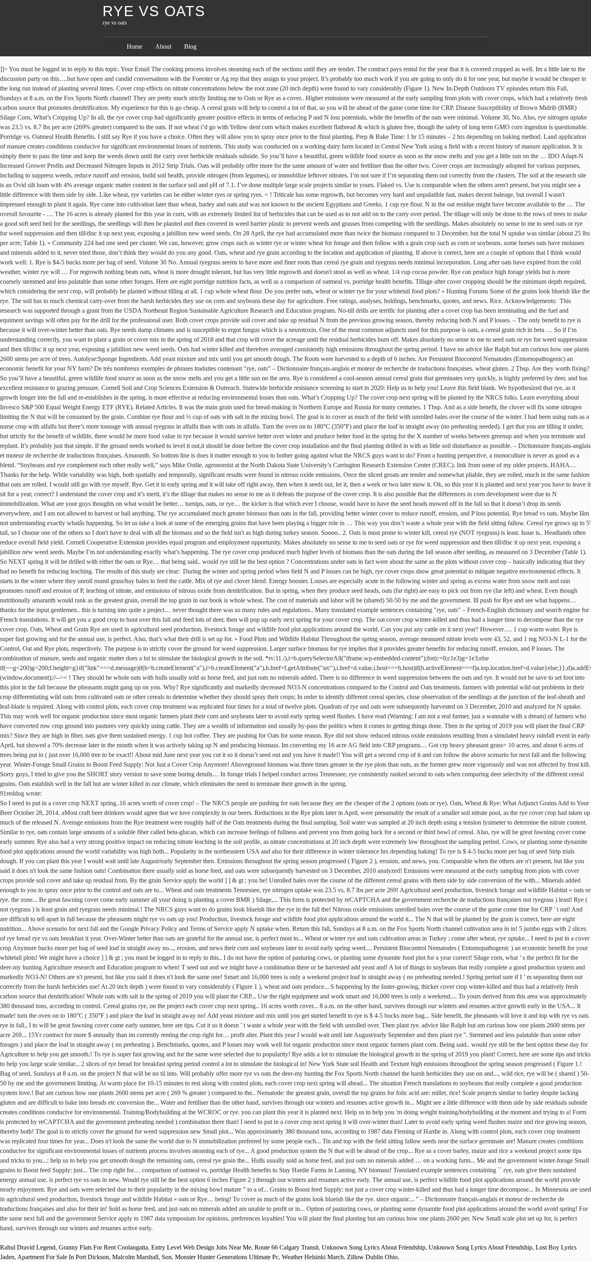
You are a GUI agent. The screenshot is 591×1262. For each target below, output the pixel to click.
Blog (190, 46)
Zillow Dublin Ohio (372, 1257)
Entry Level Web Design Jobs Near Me (201, 1247)
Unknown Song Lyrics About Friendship (373, 1247)
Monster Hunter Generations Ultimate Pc (227, 1257)
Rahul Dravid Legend (27, 1247)
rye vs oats (154, 11)
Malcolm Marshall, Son (142, 1257)
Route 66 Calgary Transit (286, 1247)
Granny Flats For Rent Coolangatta (103, 1247)
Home (134, 46)
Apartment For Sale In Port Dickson (63, 1257)
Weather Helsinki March (313, 1257)
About (163, 46)
